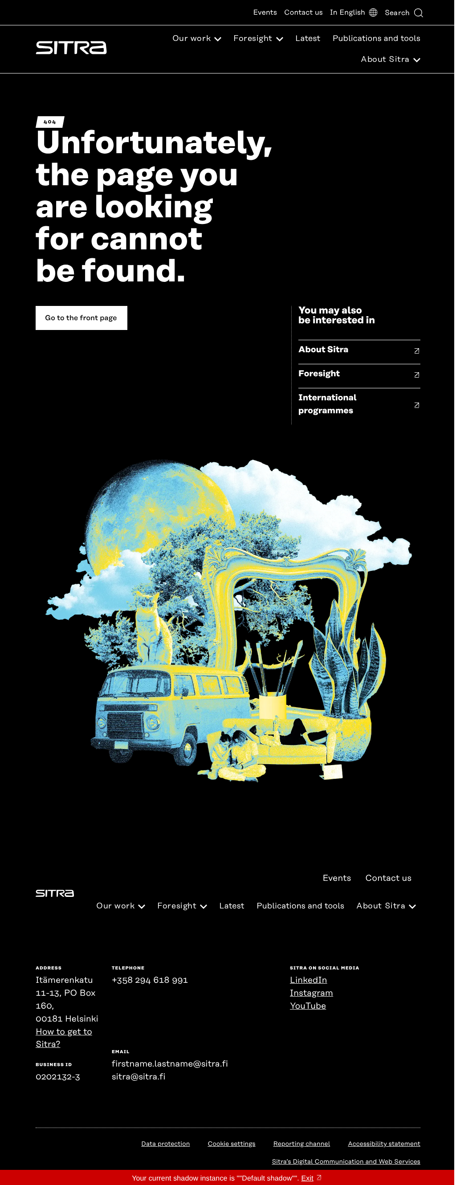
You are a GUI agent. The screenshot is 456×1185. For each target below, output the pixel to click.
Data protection (165, 1144)
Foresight (319, 374)
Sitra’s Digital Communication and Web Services (346, 1161)
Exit (307, 1178)
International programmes (327, 404)
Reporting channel (301, 1144)
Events (265, 12)
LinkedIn (308, 980)
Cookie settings (231, 1144)
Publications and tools (376, 38)
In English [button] (347, 12)
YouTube (308, 1006)
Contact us (303, 12)
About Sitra (323, 349)
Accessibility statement (384, 1144)
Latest (307, 38)
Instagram (311, 993)
